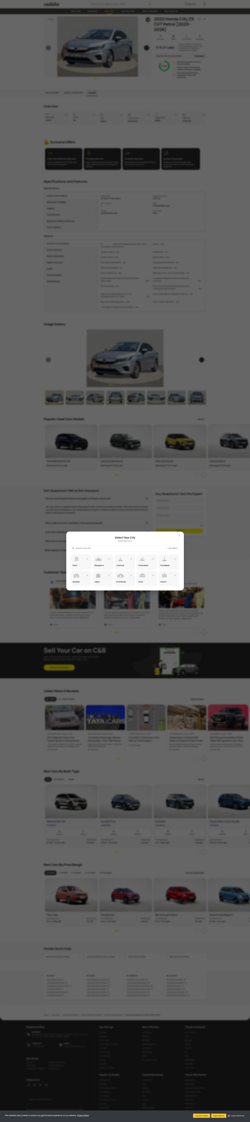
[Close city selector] (180, 536)
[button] (236, 1116)
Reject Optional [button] (218, 1116)
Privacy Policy (83, 1115)
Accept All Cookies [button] (201, 1116)
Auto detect (173, 548)
